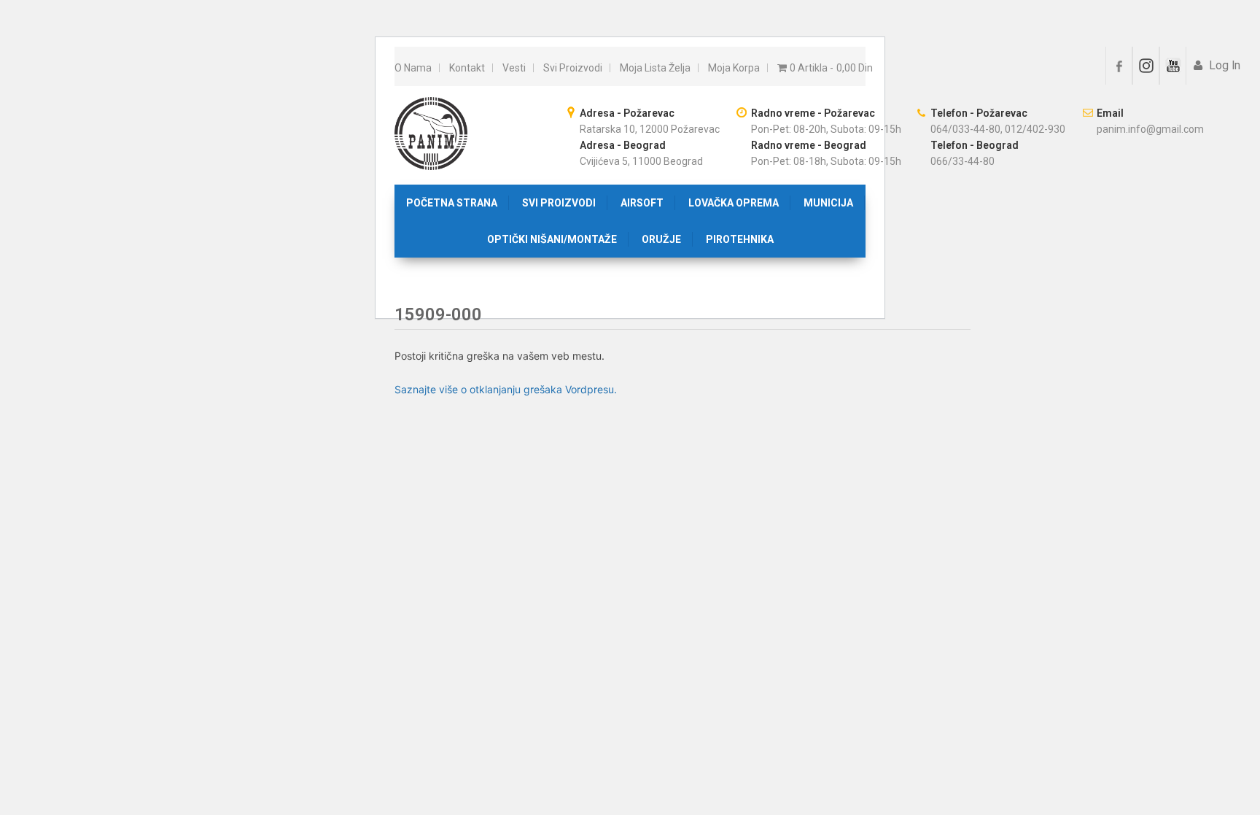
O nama (413, 67)
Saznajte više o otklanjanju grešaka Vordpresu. (505, 389)
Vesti (514, 67)
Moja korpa (734, 67)
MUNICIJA (828, 203)
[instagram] (1145, 66)
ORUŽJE (661, 239)
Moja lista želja (655, 67)
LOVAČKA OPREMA (733, 203)
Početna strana (451, 203)
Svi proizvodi (572, 67)
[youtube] (1172, 66)
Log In (1223, 65)
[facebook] (1118, 66)
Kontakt (467, 67)
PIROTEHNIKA (740, 239)
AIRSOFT (642, 203)
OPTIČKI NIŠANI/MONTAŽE (552, 239)
